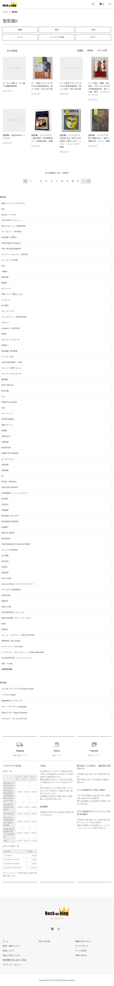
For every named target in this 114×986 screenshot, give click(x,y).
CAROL (4, 566)
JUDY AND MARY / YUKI (11, 362)
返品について (8, 951)
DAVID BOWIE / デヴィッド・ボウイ (16, 618)
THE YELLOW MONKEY (11, 248)
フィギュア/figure (8, 695)
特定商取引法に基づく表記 (14, 960)
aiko (3, 208)
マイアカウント (82, 946)
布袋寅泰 (5, 510)
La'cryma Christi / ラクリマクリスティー (17, 584)
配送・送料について (11, 946)
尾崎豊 (4, 282)
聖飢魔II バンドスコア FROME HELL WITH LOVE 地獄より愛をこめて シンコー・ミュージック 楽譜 (71, 141)
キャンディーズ (7, 311)
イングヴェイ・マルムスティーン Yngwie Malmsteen (22, 652)
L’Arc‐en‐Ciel (6, 578)
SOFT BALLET (7, 385)
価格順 (90, 50)
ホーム (5, 12)
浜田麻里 (5, 470)
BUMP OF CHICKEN (9, 453)
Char (3, 407)
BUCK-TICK (6, 447)
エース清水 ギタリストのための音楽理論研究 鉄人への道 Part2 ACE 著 (70, 86)
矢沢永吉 (5, 561)
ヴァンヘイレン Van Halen (12, 646)
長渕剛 (4, 430)
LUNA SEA (5, 595)
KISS (3, 623)
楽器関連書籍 (6, 669)
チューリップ (6, 413)
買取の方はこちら (83, 941)
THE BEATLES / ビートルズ (12, 612)
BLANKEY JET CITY (9, 515)
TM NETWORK (7, 419)
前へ (25, 181)
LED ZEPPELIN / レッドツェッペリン (16, 657)
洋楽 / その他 (6, 663)
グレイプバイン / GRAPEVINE (13, 316)
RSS (41, 941)
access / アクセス (8, 214)
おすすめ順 (102, 50)
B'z (2, 476)
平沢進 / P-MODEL (9, 481)
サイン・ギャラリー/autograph (14, 707)
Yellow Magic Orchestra (10, 243)
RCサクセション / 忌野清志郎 (13, 226)
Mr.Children (5, 538)
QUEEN (4, 629)
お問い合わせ (81, 955)
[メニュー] (110, 4)
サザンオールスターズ (10, 339)
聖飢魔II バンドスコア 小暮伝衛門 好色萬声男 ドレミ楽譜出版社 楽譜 (43, 138)
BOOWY (4, 498)
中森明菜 (5, 441)
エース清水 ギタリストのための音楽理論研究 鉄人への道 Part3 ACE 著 (42, 86)
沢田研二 (5, 345)
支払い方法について (11, 955)
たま (3, 396)
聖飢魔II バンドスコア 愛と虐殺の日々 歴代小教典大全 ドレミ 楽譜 (99, 138)
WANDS (4, 601)
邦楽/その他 (6, 606)
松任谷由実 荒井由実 (9, 521)
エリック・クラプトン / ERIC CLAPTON (17, 635)
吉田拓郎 (5, 572)
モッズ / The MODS (9, 549)
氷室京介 (5, 504)
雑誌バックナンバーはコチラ (13, 203)
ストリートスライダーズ (11, 373)
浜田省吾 (5, 464)
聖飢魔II (15, 12)
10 (73, 181)
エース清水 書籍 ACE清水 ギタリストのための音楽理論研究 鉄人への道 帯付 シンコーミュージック (99, 89)
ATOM (47, 941)
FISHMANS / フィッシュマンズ (14, 493)
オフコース (5, 288)
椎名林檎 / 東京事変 (9, 351)
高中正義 (5, 390)
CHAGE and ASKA (9, 402)
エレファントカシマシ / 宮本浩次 (14, 254)
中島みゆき (5, 436)
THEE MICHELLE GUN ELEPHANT (15, 544)
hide (3, 265)
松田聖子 (5, 527)
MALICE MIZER (7, 532)
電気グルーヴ (6, 424)
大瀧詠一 (5, 271)
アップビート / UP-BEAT (11, 231)
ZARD (3, 334)
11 (78, 181)
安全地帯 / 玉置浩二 (9, 237)
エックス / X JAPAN (9, 260)
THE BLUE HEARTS (9, 487)
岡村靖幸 (5, 277)
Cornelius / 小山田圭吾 (10, 328)
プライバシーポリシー (12, 965)
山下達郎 (5, 555)
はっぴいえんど (7, 459)
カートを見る (81, 951)
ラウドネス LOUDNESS (11, 589)
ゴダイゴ (5, 322)
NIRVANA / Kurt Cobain (10, 640)
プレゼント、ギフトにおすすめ (14, 719)
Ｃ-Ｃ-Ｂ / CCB (7, 356)
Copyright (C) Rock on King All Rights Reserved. (57, 980)
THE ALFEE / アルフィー (11, 220)
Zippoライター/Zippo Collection (14, 713)
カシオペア (5, 299)
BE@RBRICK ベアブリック (11, 701)
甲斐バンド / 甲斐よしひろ (13, 294)
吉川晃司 (5, 305)
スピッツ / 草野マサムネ (11, 368)
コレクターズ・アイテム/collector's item (17, 689)
